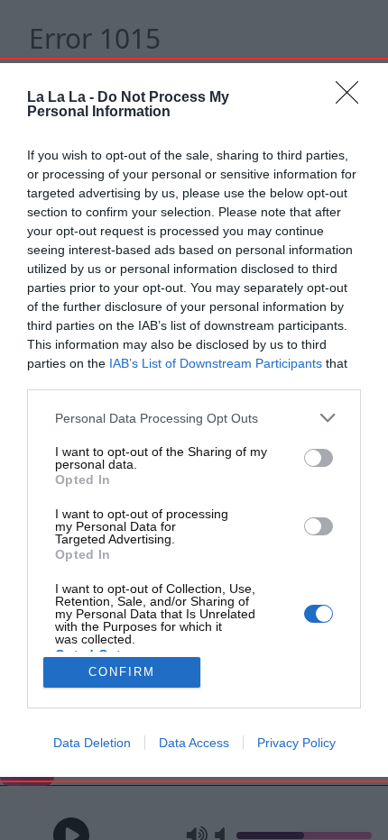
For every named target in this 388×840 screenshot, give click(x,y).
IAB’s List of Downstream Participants (215, 363)
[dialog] (194, 420)
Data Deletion (92, 742)
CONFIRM (121, 672)
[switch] (318, 458)
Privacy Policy (296, 742)
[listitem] (194, 417)
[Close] (353, 98)
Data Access (194, 742)
